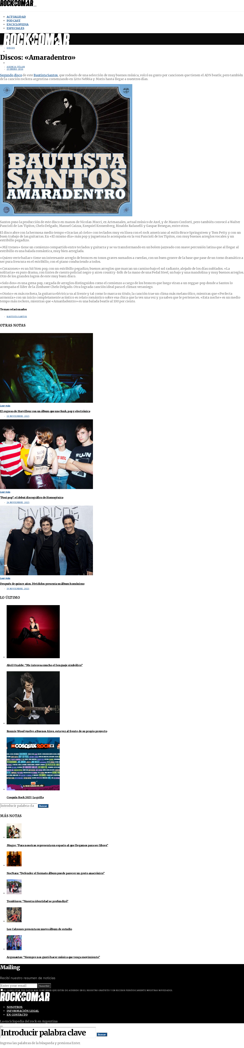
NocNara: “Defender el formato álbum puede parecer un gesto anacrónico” (56, 873)
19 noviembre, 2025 (18, 589)
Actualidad (16, 16)
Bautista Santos (46, 75)
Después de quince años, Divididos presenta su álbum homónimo (42, 583)
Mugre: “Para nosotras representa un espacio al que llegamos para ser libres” (57, 845)
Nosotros (15, 1007)
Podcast (13, 20)
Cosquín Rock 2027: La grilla (25, 797)
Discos (11, 48)
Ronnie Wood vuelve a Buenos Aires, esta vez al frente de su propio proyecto (57, 731)
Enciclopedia (18, 24)
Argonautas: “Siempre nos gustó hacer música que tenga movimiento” (53, 957)
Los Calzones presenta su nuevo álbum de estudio (39, 929)
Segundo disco (11, 75)
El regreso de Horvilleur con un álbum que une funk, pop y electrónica (45, 411)
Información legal (23, 1011)
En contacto (17, 1014)
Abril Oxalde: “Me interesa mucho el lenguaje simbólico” (45, 665)
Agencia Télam (16, 67)
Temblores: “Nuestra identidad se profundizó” (37, 901)
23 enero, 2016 (15, 69)
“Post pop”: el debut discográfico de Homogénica (31, 497)
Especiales (15, 28)
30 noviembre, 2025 (18, 416)
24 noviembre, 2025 (18, 502)
